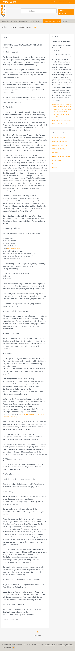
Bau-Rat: (55, 153)
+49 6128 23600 (50, 645)
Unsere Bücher (6, 21)
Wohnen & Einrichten (59, 149)
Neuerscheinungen (20, 21)
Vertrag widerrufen (63, 12)
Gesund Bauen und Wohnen (61, 156)
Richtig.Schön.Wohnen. (59, 141)
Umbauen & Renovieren (60, 145)
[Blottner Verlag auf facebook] (13, 647)
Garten (54, 167)
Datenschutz (62, 2)
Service (39, 21)
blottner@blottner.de (13, 248)
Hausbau (55, 164)
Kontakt (65, 21)
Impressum (71, 2)
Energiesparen (57, 160)
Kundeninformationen (52, 21)
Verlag (31, 21)
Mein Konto (54, 2)
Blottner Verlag (9, 2)
